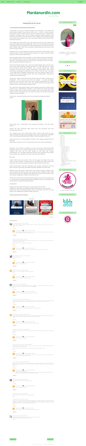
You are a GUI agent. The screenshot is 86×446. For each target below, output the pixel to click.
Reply (14, 226)
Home (2, 1)
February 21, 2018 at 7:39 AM (23, 223)
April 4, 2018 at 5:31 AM (22, 415)
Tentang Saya (10, 1)
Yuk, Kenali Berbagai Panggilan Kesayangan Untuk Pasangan (67, 82)
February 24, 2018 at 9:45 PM (22, 379)
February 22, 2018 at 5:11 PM (29, 321)
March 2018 (63, 158)
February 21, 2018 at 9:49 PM (24, 299)
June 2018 (63, 154)
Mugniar (14, 239)
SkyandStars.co (51, 444)
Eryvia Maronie (15, 329)
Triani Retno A (15, 415)
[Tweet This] (51, 217)
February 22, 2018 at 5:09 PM (29, 291)
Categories (26, 1)
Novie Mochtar (15, 399)
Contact (18, 1)
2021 (61, 141)
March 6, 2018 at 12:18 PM (23, 399)
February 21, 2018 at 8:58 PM (21, 284)
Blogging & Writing (31, 21)
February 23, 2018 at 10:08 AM (26, 344)
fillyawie (14, 284)
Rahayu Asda (15, 223)
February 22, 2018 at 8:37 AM (24, 329)
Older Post (50, 439)
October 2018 (64, 149)
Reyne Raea (15, 379)
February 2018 (64, 159)
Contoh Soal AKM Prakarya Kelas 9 (68, 101)
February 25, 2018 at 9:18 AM (29, 385)
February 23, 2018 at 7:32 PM (29, 353)
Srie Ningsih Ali (16, 314)
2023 (61, 139)
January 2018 (64, 164)
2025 (61, 136)
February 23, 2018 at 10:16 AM (23, 361)
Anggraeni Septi (16, 299)
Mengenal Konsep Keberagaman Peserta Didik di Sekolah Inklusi (67, 120)
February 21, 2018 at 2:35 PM (25, 255)
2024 (61, 137)
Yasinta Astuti (15, 393)
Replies (15, 228)
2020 (61, 143)
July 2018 (63, 153)
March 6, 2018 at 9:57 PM (28, 408)
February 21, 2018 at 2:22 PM (29, 248)
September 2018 (64, 150)
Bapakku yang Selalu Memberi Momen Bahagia (68, 161)
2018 (61, 145)
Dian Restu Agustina (16, 344)
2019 (61, 144)
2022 (61, 140)
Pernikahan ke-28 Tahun (66, 163)
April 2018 (63, 157)
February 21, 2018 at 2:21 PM (29, 230)
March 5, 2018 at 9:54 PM (22, 393)
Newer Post (13, 439)
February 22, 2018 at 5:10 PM (29, 306)
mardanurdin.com (19, 230)
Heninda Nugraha (16, 255)
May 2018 (63, 155)
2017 (61, 165)
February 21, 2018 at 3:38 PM (29, 262)
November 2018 (64, 148)
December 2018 (64, 146)
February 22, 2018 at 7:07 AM (24, 314)
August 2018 (64, 151)
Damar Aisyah (15, 361)
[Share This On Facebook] (49, 217)
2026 (61, 135)
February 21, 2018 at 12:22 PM (21, 239)
